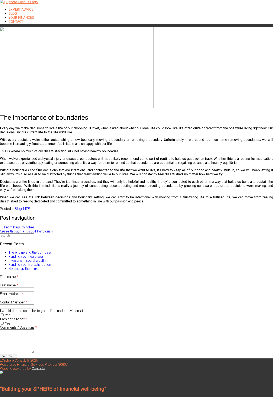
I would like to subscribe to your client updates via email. (42, 311)
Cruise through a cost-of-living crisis (28, 231)
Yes (7, 315)
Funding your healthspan (27, 256)
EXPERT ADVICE (21, 9)
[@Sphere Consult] (19, 2)
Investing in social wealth (27, 260)
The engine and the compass (30, 252)
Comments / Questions (18, 327)
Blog (18, 209)
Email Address (12, 294)
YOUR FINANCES (21, 18)
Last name (9, 285)
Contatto (38, 369)
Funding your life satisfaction (30, 265)
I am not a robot (13, 319)
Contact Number (13, 302)
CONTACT (16, 22)
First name (9, 277)
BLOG (13, 14)
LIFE (26, 209)
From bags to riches (17, 227)
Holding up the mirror (24, 269)
